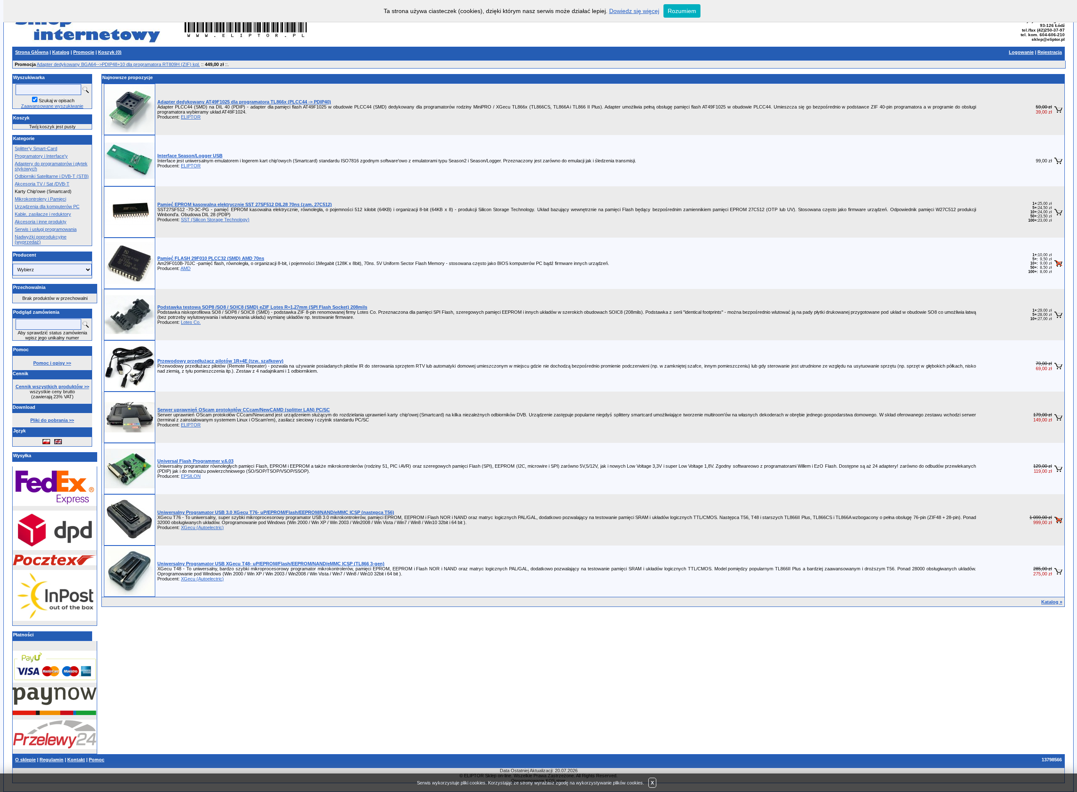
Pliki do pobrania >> (52, 420)
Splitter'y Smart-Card (36, 148)
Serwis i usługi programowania (46, 229)
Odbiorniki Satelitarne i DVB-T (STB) (52, 176)
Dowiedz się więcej (634, 11)
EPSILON (191, 476)
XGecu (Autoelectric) (202, 527)
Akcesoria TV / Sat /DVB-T (42, 183)
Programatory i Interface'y (41, 156)
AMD (185, 268)
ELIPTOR (191, 116)
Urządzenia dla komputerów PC (47, 206)
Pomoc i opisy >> (52, 363)
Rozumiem (682, 11)
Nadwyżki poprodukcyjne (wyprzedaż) (40, 239)
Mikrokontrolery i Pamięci (40, 198)
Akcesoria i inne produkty (40, 221)
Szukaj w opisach (56, 100)
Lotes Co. (191, 322)
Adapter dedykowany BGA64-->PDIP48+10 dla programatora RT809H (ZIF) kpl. (118, 64)
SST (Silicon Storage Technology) (215, 219)
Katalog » (1051, 601)
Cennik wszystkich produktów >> (52, 386)
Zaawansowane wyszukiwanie (52, 106)
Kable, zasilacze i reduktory (43, 214)
